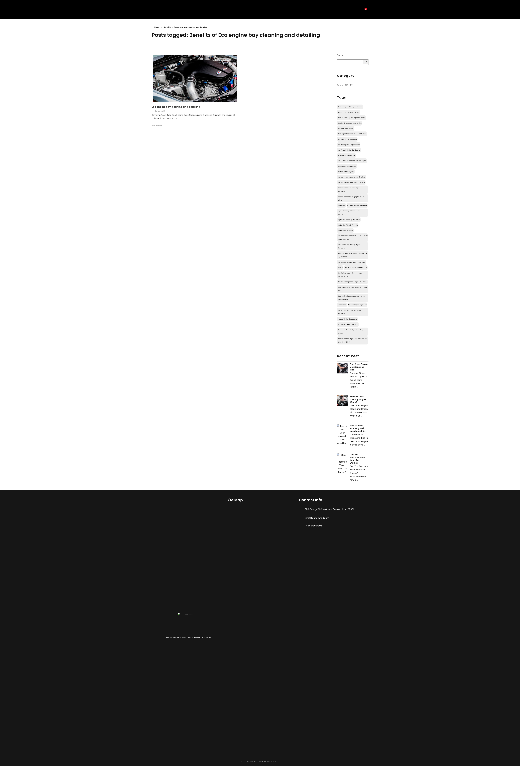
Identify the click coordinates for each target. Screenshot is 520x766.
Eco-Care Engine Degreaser (347, 139)
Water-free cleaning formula (348, 324)
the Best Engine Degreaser (357, 305)
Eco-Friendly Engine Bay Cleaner (349, 150)
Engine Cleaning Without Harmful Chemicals (349, 212)
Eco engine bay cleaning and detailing (176, 106)
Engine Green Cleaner (345, 230)
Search (341, 55)
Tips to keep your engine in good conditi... (357, 428)
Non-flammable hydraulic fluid (356, 268)
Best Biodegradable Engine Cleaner (350, 107)
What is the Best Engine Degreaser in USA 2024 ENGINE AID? (352, 340)
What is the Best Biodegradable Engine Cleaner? (351, 331)
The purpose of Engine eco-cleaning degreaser (350, 312)
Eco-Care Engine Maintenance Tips (359, 367)
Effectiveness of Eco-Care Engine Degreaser (349, 189)
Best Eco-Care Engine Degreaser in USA (351, 118)
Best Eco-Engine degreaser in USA (350, 123)
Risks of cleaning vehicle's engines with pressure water (351, 297)
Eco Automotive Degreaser (347, 166)
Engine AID (160, 111)
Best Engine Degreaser (345, 128)
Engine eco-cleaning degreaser (349, 220)
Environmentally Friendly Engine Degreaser (349, 246)
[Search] (365, 62)
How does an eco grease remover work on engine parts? (352, 255)
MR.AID (340, 268)
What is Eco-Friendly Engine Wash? (358, 399)
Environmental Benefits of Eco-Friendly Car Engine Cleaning (353, 237)
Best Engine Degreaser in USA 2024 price (352, 134)
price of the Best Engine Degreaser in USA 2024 (352, 289)
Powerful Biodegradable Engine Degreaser (352, 282)
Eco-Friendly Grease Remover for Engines (352, 161)
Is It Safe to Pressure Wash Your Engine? (352, 262)
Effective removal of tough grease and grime (351, 198)
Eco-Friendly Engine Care (346, 155)
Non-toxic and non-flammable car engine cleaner (350, 274)
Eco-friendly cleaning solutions (349, 145)
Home (156, 27)
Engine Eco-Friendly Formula (348, 225)
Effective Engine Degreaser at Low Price (351, 182)
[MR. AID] (156, 10)
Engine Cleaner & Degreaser (357, 205)
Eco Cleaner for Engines (346, 172)
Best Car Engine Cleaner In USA (349, 112)
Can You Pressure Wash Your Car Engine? (358, 458)
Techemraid (342, 305)
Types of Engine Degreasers (347, 319)
